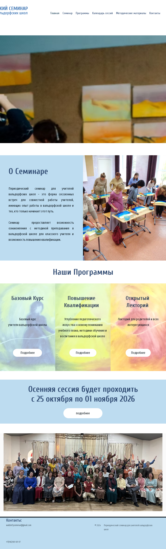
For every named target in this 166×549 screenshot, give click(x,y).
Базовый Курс (27, 298)
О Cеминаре (28, 171)
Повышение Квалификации (81, 302)
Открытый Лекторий (137, 302)
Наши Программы (83, 272)
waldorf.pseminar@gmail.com (18, 525)
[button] (67, 13)
